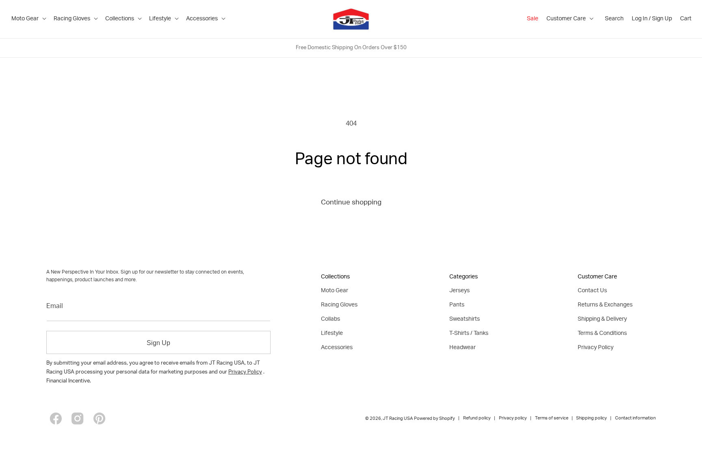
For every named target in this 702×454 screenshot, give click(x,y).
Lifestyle (332, 334)
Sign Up (158, 342)
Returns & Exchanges (605, 305)
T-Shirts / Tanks (468, 334)
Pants (456, 305)
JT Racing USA (398, 419)
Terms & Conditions (602, 334)
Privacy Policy (245, 372)
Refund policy (477, 418)
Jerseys (459, 291)
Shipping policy (591, 418)
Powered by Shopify (434, 419)
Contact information (635, 418)
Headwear (462, 348)
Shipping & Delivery (602, 319)
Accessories (337, 348)
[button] (28, 19)
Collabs (330, 319)
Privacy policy (513, 418)
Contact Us (592, 291)
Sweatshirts (464, 319)
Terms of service (551, 418)
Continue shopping (351, 203)
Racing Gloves (339, 305)
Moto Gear (334, 291)
